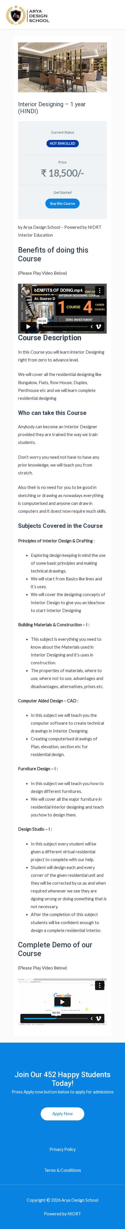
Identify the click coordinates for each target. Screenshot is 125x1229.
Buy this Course (62, 203)
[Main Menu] (114, 15)
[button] (62, 1113)
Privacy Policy (62, 1149)
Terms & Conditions (62, 1170)
